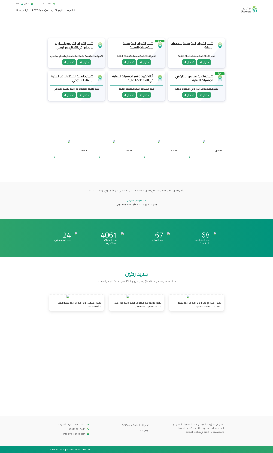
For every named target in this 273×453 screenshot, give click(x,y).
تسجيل (26, 4)
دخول (17, 4)
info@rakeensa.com (74, 434)
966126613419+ (76, 429)
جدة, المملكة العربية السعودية (72, 424)
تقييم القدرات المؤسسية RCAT (135, 425)
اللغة (49, 3)
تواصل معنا (144, 430)
